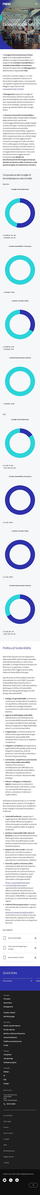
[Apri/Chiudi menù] (35, 4)
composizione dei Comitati (13, 89)
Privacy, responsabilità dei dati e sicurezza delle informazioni (17, 884)
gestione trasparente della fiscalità (18, 912)
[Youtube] (4, 1180)
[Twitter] (11, 1180)
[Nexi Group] (6, 4)
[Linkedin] (17, 1180)
